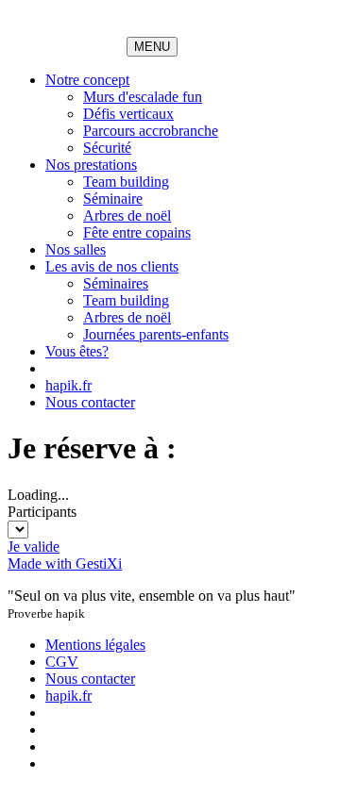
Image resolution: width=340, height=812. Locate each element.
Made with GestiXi (65, 563)
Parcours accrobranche (150, 131)
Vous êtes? (77, 351)
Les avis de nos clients (111, 266)
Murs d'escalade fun (142, 97)
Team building (126, 182)
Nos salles (75, 249)
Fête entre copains (137, 232)
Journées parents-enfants (156, 334)
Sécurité (107, 148)
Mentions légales (95, 645)
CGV (61, 662)
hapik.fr (68, 385)
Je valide (34, 547)
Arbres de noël (127, 215)
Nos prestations (91, 165)
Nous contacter (90, 402)
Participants (42, 512)
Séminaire (113, 199)
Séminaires (115, 283)
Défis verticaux (128, 114)
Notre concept (87, 80)
